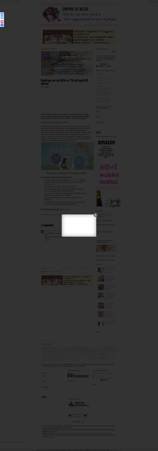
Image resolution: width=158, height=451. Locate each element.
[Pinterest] (2, 21)
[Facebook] (2, 14)
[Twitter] (2, 17)
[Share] (2, 25)
